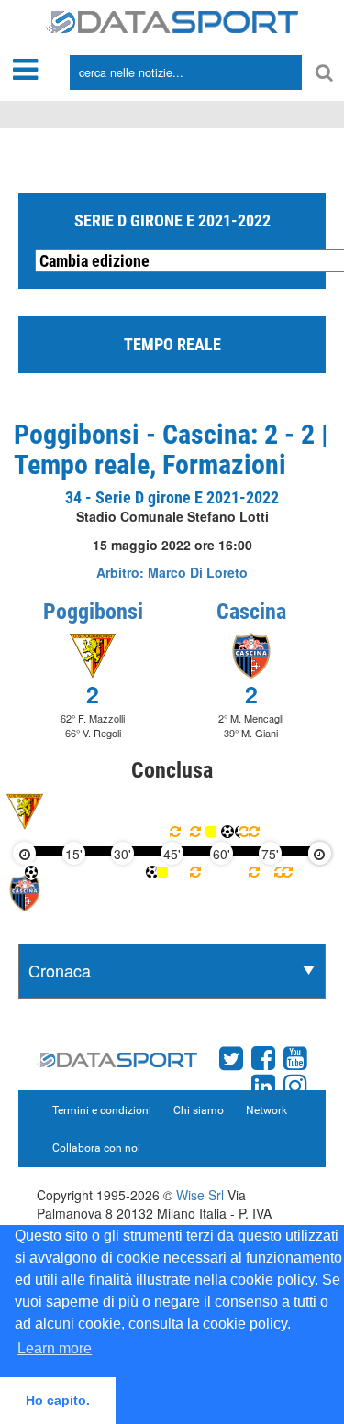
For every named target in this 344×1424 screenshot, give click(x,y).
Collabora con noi (96, 1148)
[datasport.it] (172, 20)
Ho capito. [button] (58, 1400)
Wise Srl (200, 1195)
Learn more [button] (54, 1348)
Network (266, 1110)
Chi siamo (198, 1110)
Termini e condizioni (101, 1110)
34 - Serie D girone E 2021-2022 (172, 497)
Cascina (251, 611)
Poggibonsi (93, 611)
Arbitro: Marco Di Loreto (172, 572)
